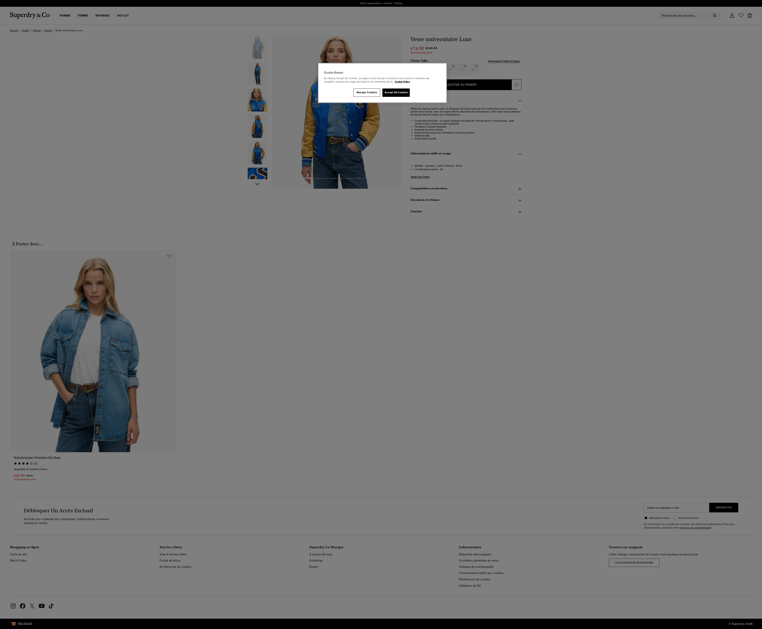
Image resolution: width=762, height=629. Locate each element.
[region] (382, 83)
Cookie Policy (402, 81)
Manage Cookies (367, 92)
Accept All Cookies (396, 92)
